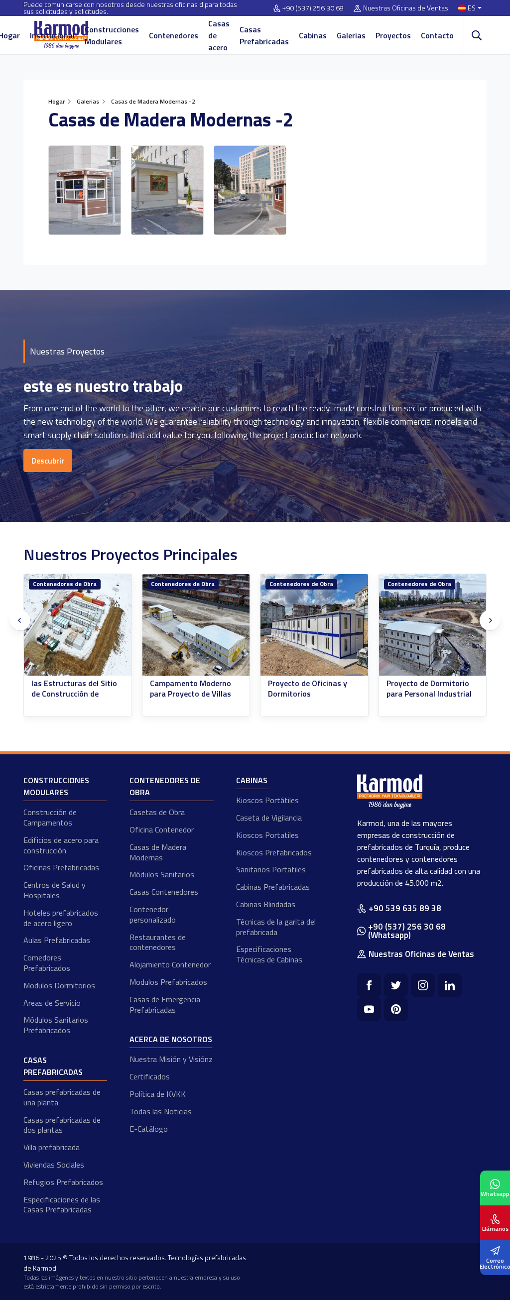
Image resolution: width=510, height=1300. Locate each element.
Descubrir (47, 461)
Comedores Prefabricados (46, 962)
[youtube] (369, 1009)
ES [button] (472, 8)
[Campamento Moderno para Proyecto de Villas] (196, 625)
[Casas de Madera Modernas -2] (84, 190)
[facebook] (369, 985)
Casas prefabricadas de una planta (62, 1097)
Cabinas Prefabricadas (273, 887)
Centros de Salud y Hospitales (54, 890)
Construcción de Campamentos (50, 817)
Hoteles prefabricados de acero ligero (60, 918)
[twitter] (396, 985)
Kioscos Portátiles (267, 800)
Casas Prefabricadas (264, 35)
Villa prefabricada (51, 1147)
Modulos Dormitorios (59, 985)
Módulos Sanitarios (161, 874)
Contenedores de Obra (65, 584)
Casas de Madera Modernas (157, 852)
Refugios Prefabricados (63, 1182)
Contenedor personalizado (152, 914)
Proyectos (393, 35)
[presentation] (19, 620)
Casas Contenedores (163, 892)
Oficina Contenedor (161, 829)
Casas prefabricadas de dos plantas (62, 1125)
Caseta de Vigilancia (269, 818)
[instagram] (423, 985)
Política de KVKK (157, 1094)
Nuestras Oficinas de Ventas (405, 8)
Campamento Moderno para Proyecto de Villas (190, 688)
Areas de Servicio (52, 1003)
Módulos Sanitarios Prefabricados (55, 1025)
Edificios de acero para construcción (61, 845)
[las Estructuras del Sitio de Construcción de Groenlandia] (77, 625)
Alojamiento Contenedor (170, 964)
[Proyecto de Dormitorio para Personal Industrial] (433, 625)
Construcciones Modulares (112, 35)
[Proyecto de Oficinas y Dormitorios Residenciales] (314, 625)
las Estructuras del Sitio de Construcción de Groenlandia (74, 693)
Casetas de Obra (157, 812)
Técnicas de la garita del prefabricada (276, 927)
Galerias (351, 35)
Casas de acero (219, 35)
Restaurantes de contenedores (157, 942)
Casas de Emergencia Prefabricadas (164, 1004)
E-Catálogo (148, 1129)
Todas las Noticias (160, 1111)
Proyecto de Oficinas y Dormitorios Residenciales (307, 693)
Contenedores (173, 35)
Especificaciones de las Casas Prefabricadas (61, 1204)
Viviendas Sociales (53, 1165)
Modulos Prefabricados (168, 982)
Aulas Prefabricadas (56, 940)
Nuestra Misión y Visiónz (171, 1059)
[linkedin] (450, 985)
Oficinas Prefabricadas (61, 867)
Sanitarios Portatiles (271, 869)
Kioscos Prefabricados (274, 852)
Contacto (437, 35)
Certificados (149, 1076)
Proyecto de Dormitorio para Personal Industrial (429, 688)
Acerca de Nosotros (170, 1039)
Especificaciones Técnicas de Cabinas (269, 954)
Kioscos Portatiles (267, 835)
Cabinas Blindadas (265, 904)
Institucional (52, 35)
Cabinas (313, 35)
